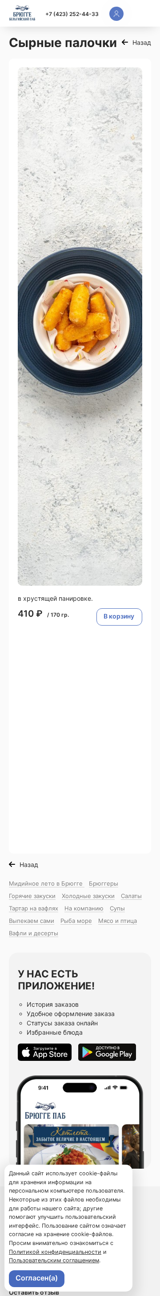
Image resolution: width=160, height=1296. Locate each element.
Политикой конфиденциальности (55, 1252)
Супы (117, 908)
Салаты (131, 895)
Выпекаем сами (31, 920)
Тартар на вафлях (33, 908)
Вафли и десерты (33, 933)
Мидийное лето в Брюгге (46, 883)
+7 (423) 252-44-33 (72, 14)
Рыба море (76, 920)
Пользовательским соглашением (54, 1260)
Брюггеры (103, 883)
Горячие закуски (32, 895)
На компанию (84, 908)
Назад (141, 42)
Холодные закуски (88, 895)
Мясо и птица (117, 920)
